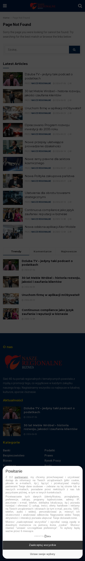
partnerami (21, 477)
